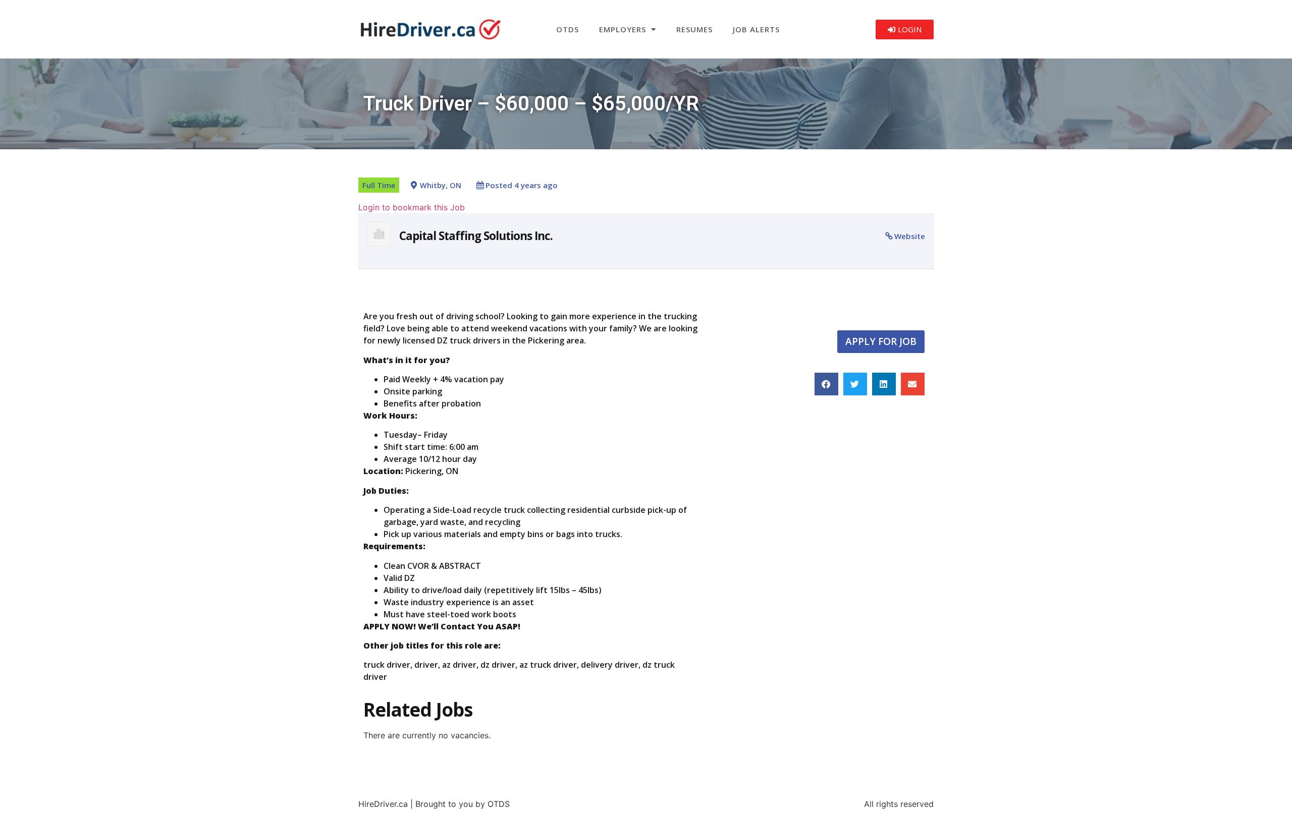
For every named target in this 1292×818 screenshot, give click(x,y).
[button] (826, 384)
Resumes (694, 29)
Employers (622, 29)
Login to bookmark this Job (411, 207)
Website (909, 236)
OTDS (567, 29)
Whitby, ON (440, 185)
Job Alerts (756, 29)
